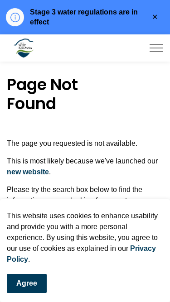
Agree (26, 283)
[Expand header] (156, 48)
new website (28, 172)
